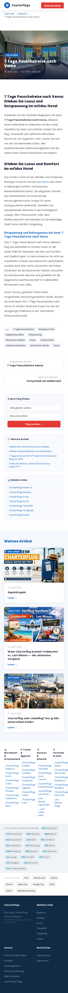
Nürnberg (33, 845)
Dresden (27, 857)
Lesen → (12, 597)
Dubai (40, 938)
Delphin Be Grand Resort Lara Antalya (29, 446)
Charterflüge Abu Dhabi (59, 771)
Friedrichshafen (16, 868)
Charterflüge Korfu (19, 501)
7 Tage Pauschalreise (23, 329)
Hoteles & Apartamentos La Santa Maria (30, 451)
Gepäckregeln (17, 592)
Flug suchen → (34, 424)
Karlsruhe (30, 862)
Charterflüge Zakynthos (10, 797)
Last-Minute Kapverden (43, 801)
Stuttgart (12, 862)
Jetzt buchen (52, 5)
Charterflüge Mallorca (20, 487)
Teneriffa (42, 928)
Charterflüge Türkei (26, 793)
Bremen (32, 851)
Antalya (41, 917)
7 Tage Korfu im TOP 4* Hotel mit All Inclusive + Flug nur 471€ (33, 457)
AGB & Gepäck (12, 976)
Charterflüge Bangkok (59, 786)
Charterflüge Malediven (59, 779)
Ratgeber (12, 55)
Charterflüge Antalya (20, 492)
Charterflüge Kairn (26, 801)
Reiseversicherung (14, 971)
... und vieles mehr (41, 812)
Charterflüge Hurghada (21, 510)
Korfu (40, 923)
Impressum (43, 960)
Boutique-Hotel (46, 329)
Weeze (50, 834)
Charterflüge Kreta (19, 496)
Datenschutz (43, 955)
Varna (45, 181)
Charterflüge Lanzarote (43, 792)
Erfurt (44, 857)
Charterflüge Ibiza (10, 804)
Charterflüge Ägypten (26, 786)
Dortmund (13, 834)
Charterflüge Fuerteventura (43, 785)
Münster (33, 834)
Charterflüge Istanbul (26, 771)
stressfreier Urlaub (39, 345)
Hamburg (13, 851)
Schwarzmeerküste (15, 345)
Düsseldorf (13, 839)
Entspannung (35, 334)
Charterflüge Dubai (19, 514)
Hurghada (42, 933)
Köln (31, 839)
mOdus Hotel (47, 340)
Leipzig (11, 857)
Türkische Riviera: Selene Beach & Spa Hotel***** (29, 465)
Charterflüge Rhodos (10, 789)
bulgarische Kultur (15, 334)
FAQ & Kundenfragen (15, 955)
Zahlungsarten (12, 965)
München (13, 845)
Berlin (50, 845)
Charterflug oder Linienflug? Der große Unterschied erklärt (33, 720)
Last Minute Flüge (58, 802)
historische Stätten (15, 340)
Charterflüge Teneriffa (21, 505)
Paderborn (49, 828)
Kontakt (8, 960)
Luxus (33, 340)
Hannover (49, 851)
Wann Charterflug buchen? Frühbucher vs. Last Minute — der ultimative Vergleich (33, 655)
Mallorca (41, 912)
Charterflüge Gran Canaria (43, 776)
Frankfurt (47, 839)
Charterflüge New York (59, 793)
